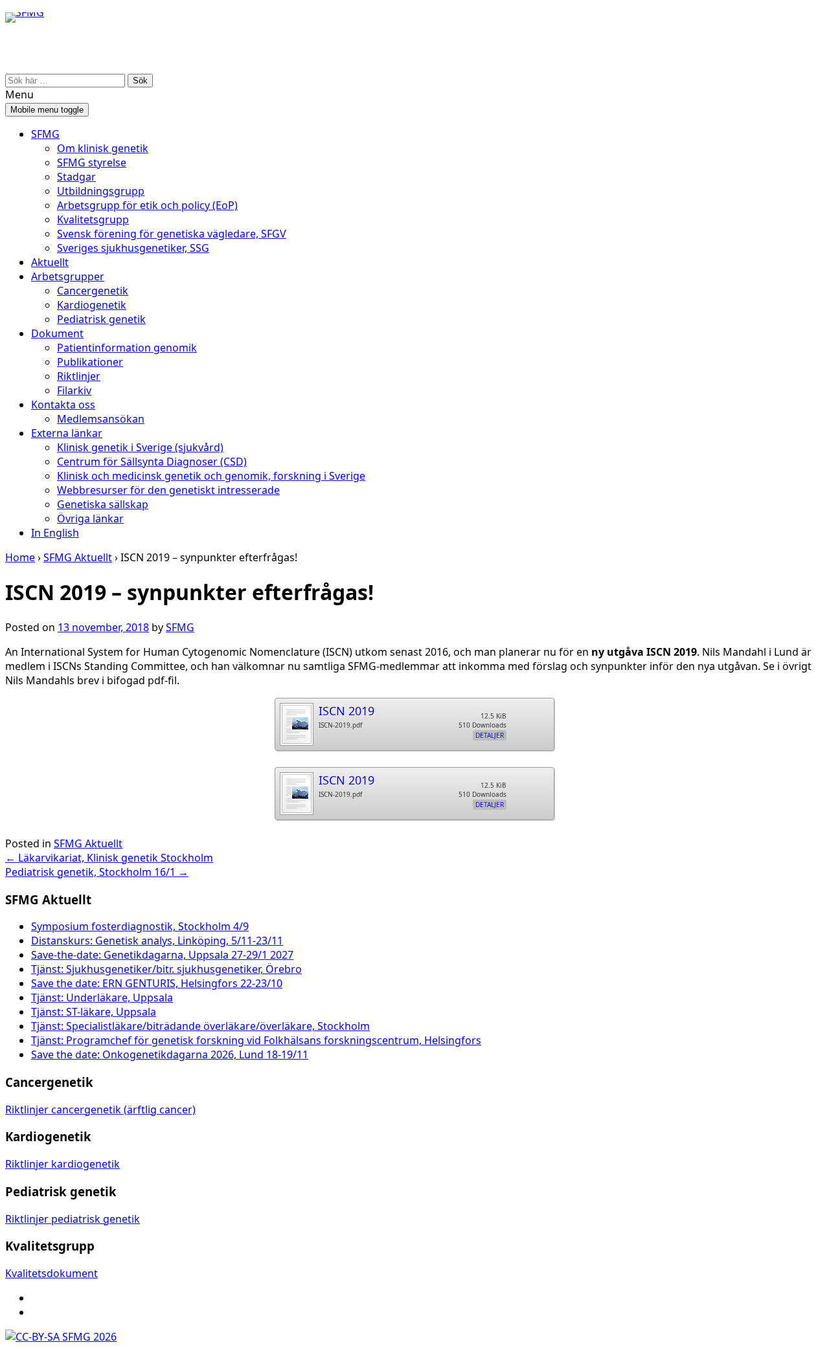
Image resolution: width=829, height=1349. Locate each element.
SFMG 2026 (88, 1337)
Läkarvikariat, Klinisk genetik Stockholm (109, 858)
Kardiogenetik (91, 305)
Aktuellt (50, 262)
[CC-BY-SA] (32, 1337)
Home (20, 557)
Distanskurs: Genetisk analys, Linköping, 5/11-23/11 (157, 940)
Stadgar (76, 177)
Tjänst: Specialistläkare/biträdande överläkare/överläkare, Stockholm (200, 1026)
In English (55, 533)
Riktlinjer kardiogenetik (62, 1164)
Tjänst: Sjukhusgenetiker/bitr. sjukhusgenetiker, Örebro (166, 969)
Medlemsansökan (100, 419)
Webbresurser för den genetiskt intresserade (168, 490)
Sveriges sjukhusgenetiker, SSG (133, 248)
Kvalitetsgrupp (93, 219)
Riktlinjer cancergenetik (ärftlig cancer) (100, 1109)
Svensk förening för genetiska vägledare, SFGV (171, 234)
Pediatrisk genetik (101, 319)
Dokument (57, 333)
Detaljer (489, 735)
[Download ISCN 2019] (295, 720)
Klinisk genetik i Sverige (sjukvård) (140, 447)
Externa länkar (66, 433)
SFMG (45, 134)
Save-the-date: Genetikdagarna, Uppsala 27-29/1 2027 (162, 955)
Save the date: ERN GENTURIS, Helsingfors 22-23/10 (156, 983)
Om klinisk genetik (102, 148)
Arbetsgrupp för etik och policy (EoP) (147, 205)
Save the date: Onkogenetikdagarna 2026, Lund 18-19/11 (169, 1054)
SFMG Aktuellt (77, 557)
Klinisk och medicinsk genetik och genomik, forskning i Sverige (211, 476)
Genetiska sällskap (102, 504)
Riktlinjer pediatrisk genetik (72, 1219)
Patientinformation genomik (127, 347)
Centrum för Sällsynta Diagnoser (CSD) (152, 461)
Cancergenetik (92, 291)
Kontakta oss (63, 404)
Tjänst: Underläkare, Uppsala (102, 997)
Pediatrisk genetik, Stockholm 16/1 (96, 872)
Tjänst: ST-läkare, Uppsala (93, 1012)
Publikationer (90, 362)
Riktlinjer (78, 376)
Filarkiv (74, 390)
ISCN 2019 (346, 711)
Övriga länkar (90, 518)
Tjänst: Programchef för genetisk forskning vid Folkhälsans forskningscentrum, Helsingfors (256, 1040)
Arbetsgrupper (67, 276)
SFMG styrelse (91, 162)
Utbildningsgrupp (100, 191)
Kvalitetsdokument (51, 1273)
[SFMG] (24, 48)
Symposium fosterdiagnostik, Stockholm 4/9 (140, 926)
